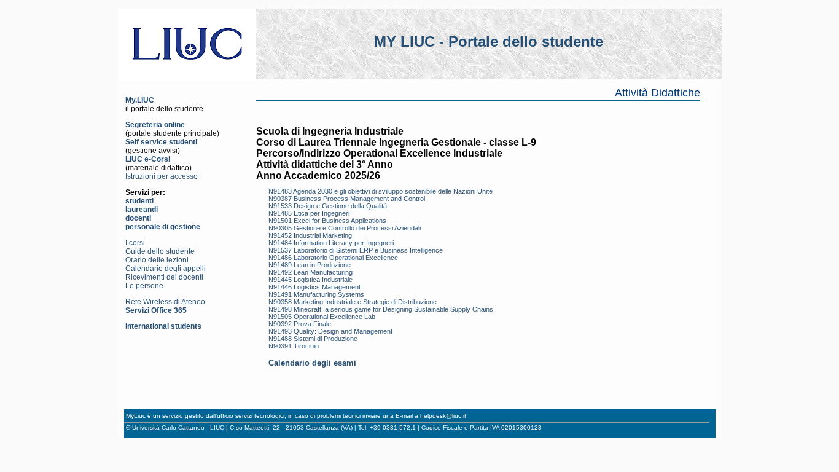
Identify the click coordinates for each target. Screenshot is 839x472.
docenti (138, 218)
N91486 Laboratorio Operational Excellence (333, 257)
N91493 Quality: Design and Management (330, 331)
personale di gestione (162, 226)
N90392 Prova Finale (299, 324)
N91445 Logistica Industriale (310, 279)
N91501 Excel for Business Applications (327, 220)
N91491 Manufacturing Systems (316, 294)
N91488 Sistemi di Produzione (312, 338)
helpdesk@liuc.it (443, 415)
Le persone (144, 285)
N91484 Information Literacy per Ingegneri (331, 242)
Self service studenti (161, 142)
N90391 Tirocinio (293, 346)
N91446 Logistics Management (314, 287)
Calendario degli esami (312, 363)
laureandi (141, 209)
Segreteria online (155, 124)
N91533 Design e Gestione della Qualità (327, 206)
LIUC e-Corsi (147, 159)
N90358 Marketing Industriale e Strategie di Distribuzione (352, 301)
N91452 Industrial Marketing (310, 235)
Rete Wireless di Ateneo (165, 301)
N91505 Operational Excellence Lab (321, 316)
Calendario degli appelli (165, 268)
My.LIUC (139, 100)
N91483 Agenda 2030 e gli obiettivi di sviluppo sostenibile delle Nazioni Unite (380, 191)
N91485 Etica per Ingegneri (308, 213)
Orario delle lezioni (157, 260)
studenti (139, 201)
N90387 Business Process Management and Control (346, 198)
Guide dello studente (160, 251)
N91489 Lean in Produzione (309, 265)
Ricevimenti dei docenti (164, 277)
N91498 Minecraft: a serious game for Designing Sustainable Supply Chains (380, 309)
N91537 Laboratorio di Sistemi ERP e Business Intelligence (355, 250)
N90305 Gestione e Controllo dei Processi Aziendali (344, 228)
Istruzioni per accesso (161, 176)
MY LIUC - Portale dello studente (488, 41)
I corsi (135, 242)
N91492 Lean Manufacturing (310, 272)
